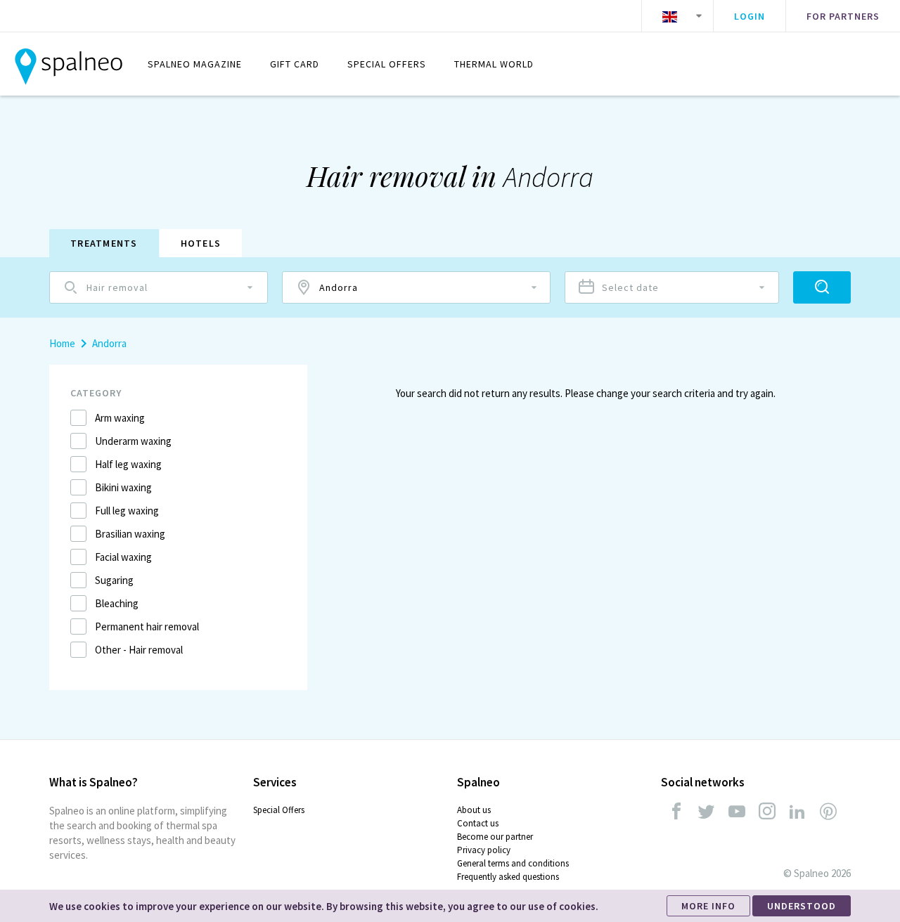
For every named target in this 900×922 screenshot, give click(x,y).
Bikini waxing (123, 487)
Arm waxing (120, 417)
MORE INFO (708, 906)
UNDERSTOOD (801, 906)
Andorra (109, 343)
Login (749, 16)
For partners (843, 16)
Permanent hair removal (147, 626)
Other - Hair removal (139, 649)
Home (62, 343)
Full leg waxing (127, 510)
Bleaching (117, 603)
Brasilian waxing (130, 533)
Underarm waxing (133, 441)
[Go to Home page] (68, 64)
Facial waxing (123, 557)
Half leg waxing (128, 464)
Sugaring (114, 580)
